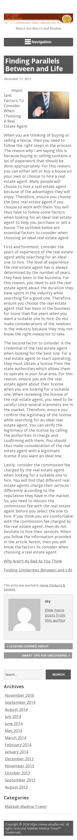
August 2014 (16, 709)
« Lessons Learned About (28, 646)
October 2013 (17, 772)
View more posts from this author (55, 615)
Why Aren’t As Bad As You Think (33, 561)
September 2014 (20, 702)
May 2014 (13, 730)
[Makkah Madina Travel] (38, 20)
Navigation (41, 42)
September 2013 (20, 779)
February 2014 (18, 744)
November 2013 (19, 765)
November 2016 (19, 695)
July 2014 (13, 716)
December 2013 (19, 758)
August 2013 (16, 787)
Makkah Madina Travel (25, 806)
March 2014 (15, 737)
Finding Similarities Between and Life (38, 570)
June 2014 (13, 723)
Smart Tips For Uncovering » (46, 655)
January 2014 (16, 751)
